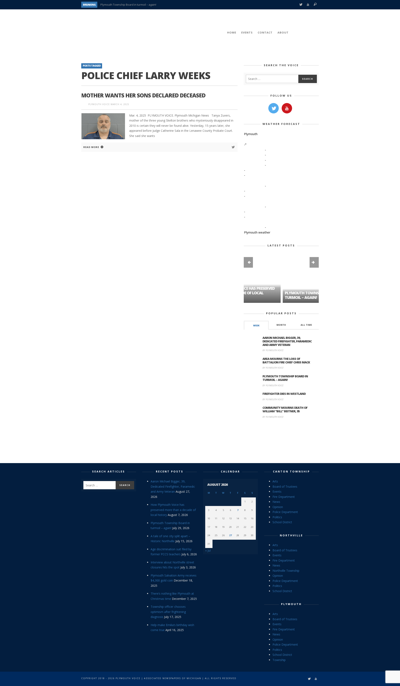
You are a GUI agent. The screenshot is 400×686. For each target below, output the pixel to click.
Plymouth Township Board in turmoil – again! (128, 4)
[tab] (256, 325)
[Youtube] (308, 5)
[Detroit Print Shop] (281, 442)
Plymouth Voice (99, 104)
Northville (291, 535)
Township (279, 660)
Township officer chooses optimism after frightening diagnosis (168, 612)
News (276, 502)
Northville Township (285, 571)
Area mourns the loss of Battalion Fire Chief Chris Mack (286, 360)
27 (230, 535)
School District (282, 522)
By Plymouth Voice (273, 350)
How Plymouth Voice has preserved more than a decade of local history (173, 510)
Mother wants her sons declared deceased (143, 95)
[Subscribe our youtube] (287, 108)
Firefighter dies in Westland (284, 394)
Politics (277, 517)
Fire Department (283, 497)
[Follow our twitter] (273, 108)
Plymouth (291, 604)
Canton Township (291, 471)
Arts (275, 481)
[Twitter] (301, 5)
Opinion (277, 507)
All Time (306, 324)
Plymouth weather (257, 232)
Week (256, 325)
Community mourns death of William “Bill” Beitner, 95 (285, 409)
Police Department (285, 512)
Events (276, 491)
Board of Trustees (284, 486)
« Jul (208, 550)
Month (281, 324)
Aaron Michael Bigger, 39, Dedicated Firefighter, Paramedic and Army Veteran (287, 341)
